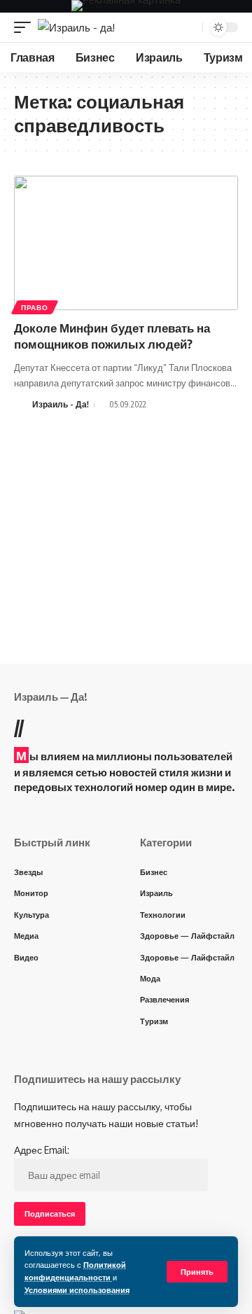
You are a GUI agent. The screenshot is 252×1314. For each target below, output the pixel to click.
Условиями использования (77, 1289)
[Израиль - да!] (76, 27)
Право (34, 307)
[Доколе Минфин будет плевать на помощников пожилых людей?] (126, 243)
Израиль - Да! (60, 404)
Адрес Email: (41, 1150)
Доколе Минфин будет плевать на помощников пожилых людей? (112, 336)
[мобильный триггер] (26, 27)
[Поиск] (190, 27)
